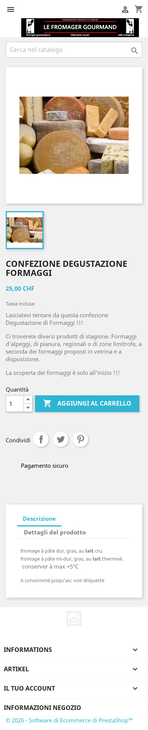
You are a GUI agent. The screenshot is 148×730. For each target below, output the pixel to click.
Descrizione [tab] (39, 518)
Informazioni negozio (42, 707)
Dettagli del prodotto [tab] (55, 532)
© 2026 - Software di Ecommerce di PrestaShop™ (69, 720)
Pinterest (80, 439)
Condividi (41, 439)
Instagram (74, 618)
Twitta (60, 439)
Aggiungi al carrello (87, 403)
